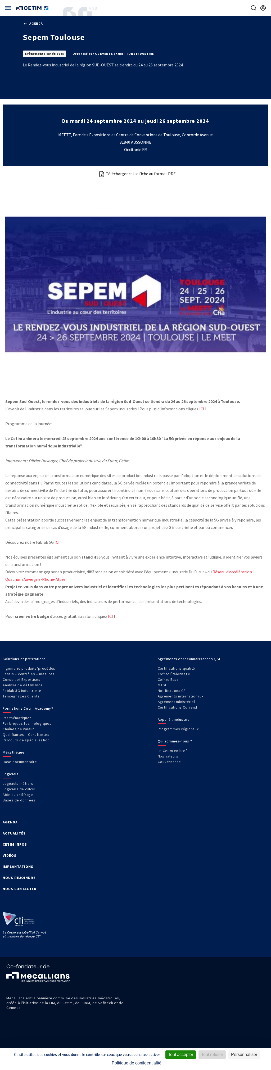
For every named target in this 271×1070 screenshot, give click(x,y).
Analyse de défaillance (23, 685)
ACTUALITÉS (14, 833)
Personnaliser (244, 1054)
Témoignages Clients (21, 696)
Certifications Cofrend (177, 707)
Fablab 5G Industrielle (22, 690)
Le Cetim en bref (172, 750)
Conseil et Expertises (21, 679)
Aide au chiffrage (18, 794)
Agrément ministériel (176, 701)
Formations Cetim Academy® (28, 708)
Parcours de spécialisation (26, 740)
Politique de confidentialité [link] (136, 1063)
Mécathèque (14, 752)
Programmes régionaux (178, 729)
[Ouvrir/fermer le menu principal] (8, 8)
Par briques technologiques (27, 723)
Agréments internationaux (181, 696)
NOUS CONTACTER (20, 888)
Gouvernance (169, 761)
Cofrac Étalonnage (174, 674)
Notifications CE (172, 690)
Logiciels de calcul (19, 789)
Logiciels (11, 774)
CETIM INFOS (15, 844)
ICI (201, 408)
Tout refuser (212, 1054)
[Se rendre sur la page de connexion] (263, 8)
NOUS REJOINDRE (19, 877)
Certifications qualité (176, 668)
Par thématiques (17, 717)
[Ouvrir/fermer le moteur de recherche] (253, 8)
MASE (162, 685)
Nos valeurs (168, 756)
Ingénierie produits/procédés (29, 668)
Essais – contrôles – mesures (29, 674)
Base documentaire (20, 761)
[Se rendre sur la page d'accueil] (32, 8)
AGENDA (10, 822)
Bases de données (19, 800)
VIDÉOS (9, 855)
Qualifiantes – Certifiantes (26, 734)
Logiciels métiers (18, 783)
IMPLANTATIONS (18, 866)
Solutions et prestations (24, 658)
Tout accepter (180, 1054)
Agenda (36, 23)
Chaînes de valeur (18, 729)
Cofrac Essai (169, 679)
